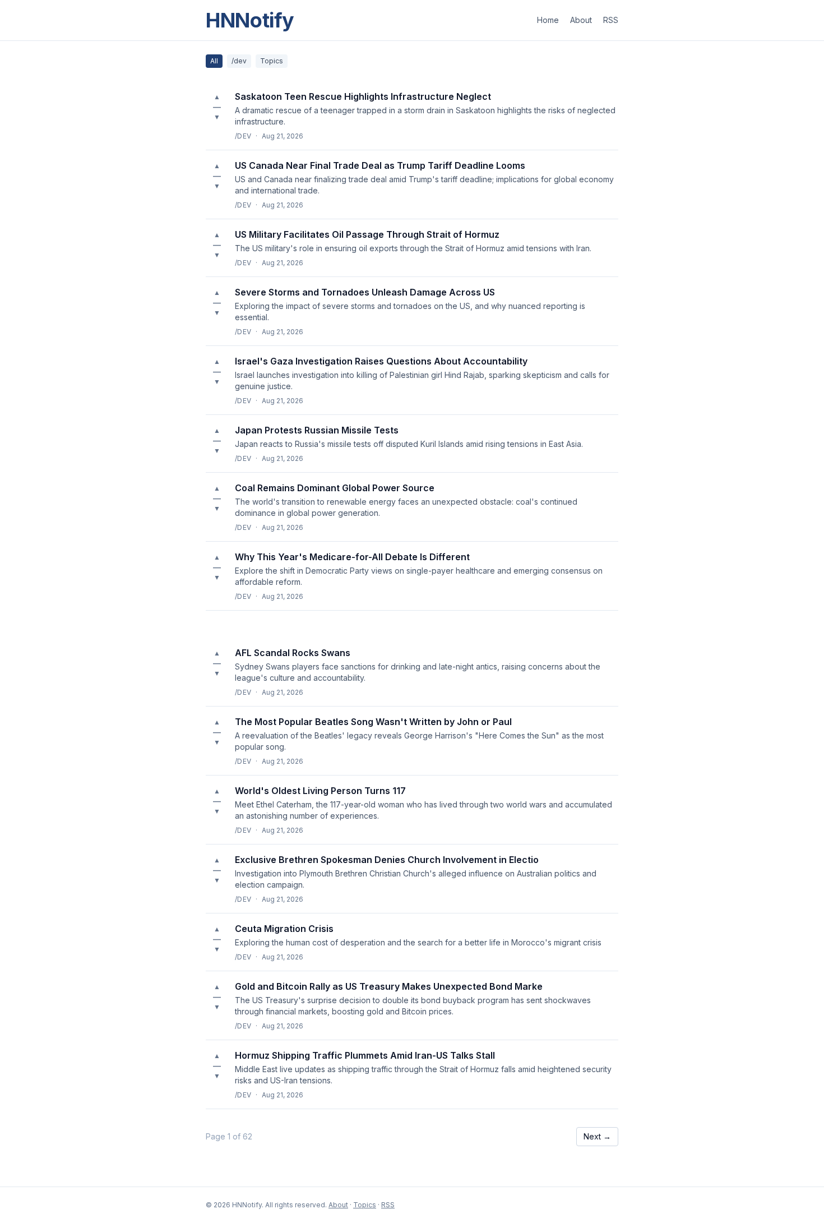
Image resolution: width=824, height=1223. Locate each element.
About (581, 20)
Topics (271, 61)
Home (548, 20)
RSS (610, 20)
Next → (597, 1136)
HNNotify (250, 20)
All (214, 61)
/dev (239, 61)
